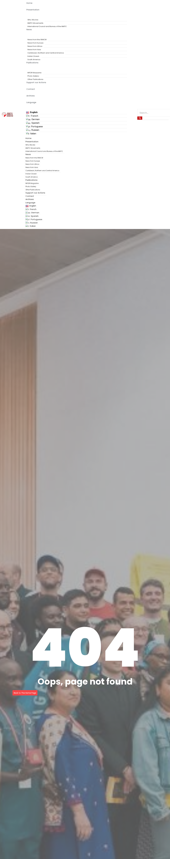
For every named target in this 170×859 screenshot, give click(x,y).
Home (29, 3)
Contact (30, 89)
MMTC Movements (35, 23)
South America (33, 59)
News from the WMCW (37, 39)
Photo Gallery (33, 76)
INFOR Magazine (34, 72)
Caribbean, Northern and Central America (45, 53)
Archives (30, 95)
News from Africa (34, 46)
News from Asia (34, 49)
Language (31, 102)
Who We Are (32, 19)
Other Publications (35, 79)
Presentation (32, 9)
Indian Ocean (33, 56)
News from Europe (35, 43)
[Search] (139, 118)
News (29, 29)
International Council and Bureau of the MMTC (47, 26)
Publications (32, 62)
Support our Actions (36, 82)
